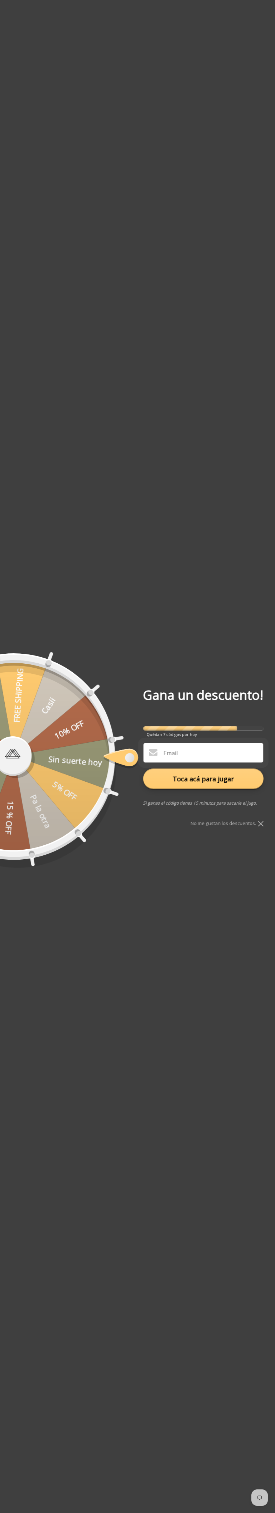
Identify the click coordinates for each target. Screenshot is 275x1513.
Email (170, 753)
